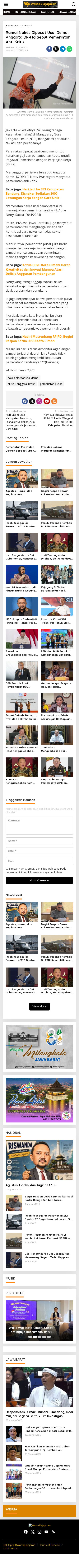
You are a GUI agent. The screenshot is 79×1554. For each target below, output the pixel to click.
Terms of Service (50, 1544)
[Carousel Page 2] (35, 1337)
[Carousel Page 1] (30, 1337)
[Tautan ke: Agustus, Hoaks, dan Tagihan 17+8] (39, 1160)
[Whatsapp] (69, 49)
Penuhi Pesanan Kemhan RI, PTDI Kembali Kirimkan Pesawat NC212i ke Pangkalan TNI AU (57, 524)
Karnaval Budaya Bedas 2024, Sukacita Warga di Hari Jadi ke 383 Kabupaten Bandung (58, 418)
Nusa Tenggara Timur (21, 384)
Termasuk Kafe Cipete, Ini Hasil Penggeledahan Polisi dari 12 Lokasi (22, 749)
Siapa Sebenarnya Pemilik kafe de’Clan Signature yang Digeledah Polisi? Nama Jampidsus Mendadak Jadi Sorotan (56, 781)
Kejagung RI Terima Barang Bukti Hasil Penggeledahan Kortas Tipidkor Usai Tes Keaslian (56, 589)
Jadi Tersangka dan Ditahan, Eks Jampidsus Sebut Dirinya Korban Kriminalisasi (56, 557)
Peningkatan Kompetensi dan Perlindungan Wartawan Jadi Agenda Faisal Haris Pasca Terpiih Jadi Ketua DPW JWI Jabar (48, 1486)
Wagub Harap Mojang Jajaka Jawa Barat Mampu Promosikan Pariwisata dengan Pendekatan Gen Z (48, 1467)
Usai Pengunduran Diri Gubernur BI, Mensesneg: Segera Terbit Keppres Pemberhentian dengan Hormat (21, 557)
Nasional (10, 50)
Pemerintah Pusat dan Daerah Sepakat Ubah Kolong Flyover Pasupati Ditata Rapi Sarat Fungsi (21, 448)
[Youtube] (47, 401)
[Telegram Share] (63, 49)
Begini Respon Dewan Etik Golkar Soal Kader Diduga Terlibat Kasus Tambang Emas (55, 492)
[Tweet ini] (56, 49)
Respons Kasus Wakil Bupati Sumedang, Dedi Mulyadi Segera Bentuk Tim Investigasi (39, 1414)
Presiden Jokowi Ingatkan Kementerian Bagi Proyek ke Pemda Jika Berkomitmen (55, 448)
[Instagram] (39, 401)
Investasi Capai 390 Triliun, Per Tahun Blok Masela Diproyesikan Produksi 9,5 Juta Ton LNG (55, 621)
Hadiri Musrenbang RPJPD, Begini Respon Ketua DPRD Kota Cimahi (39, 338)
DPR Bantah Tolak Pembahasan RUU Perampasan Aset (17, 685)
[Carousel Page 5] (49, 1337)
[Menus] (6, 4)
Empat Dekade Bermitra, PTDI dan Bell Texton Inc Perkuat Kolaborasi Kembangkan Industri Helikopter (21, 717)
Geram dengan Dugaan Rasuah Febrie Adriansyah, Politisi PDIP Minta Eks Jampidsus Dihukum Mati (56, 685)
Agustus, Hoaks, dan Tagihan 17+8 (19, 492)
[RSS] (54, 401)
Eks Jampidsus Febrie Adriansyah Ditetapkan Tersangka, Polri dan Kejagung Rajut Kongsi (55, 717)
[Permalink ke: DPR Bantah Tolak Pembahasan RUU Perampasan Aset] (22, 670)
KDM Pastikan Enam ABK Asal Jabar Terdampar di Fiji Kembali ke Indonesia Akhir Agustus (47, 1448)
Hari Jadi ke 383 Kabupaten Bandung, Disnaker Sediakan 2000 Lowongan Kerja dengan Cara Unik (35, 193)
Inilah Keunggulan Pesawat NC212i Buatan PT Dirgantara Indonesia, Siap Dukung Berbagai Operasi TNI (22, 524)
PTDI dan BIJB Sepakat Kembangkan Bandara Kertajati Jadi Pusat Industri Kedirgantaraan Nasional (56, 653)
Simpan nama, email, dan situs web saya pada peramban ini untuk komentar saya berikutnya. (36, 870)
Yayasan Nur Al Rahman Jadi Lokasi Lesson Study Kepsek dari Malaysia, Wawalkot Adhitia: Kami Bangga (35, 1330)
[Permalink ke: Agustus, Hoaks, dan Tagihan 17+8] (22, 478)
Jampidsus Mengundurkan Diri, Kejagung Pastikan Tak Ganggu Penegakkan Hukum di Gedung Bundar (55, 749)
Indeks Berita (10, 1548)
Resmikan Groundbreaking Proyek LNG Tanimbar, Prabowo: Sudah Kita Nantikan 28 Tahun (21, 653)
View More (39, 1006)
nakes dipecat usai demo (23, 378)
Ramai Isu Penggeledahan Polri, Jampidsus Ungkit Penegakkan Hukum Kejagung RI (19, 781)
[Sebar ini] (49, 49)
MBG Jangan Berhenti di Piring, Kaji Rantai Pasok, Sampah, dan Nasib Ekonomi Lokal (21, 621)
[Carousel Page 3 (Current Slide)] (39, 1337)
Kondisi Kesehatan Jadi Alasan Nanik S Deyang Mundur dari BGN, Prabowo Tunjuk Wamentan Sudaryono (20, 589)
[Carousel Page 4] (44, 1337)
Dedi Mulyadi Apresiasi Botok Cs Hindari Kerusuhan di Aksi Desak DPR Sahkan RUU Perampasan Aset (48, 1429)
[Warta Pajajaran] (40, 4)
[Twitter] (32, 401)
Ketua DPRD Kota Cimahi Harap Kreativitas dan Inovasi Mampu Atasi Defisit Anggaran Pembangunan (38, 269)
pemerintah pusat (51, 384)
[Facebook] (25, 401)
